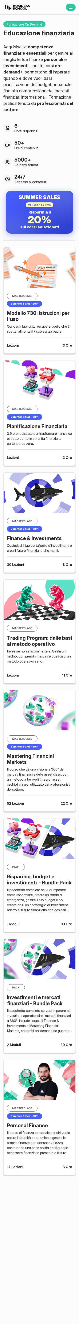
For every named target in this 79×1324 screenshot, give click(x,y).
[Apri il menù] (71, 7)
